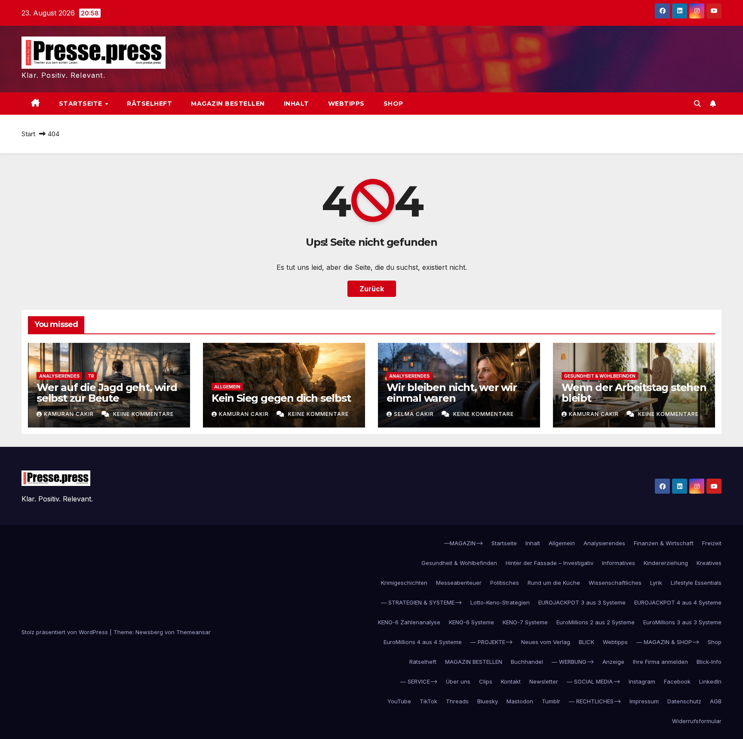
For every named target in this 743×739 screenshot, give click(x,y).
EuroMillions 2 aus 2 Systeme (595, 622)
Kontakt (511, 681)
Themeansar (193, 632)
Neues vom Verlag (545, 641)
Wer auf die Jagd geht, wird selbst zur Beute (107, 392)
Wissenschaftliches (615, 582)
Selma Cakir (415, 414)
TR (91, 376)
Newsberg (149, 632)
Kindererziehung (666, 562)
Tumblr (551, 701)
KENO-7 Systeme (525, 622)
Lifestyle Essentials (696, 582)
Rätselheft (149, 103)
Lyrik (656, 582)
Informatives (618, 562)
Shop (393, 103)
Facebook (677, 681)
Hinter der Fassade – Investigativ (549, 562)
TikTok (428, 701)
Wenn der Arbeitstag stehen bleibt (634, 392)
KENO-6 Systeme (471, 622)
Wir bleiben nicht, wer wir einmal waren (452, 392)
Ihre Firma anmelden (660, 661)
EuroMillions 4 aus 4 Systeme (423, 641)
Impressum (644, 701)
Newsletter (543, 681)
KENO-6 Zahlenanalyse (409, 622)
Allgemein (227, 386)
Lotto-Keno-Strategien (500, 602)
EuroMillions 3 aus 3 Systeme (682, 622)
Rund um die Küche (554, 582)
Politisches (504, 582)
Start (28, 134)
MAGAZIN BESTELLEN (228, 103)
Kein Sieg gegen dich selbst (281, 398)
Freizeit (712, 543)
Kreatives (709, 562)
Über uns (458, 681)
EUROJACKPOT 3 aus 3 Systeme (582, 602)
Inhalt (296, 103)
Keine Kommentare (143, 414)
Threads (457, 701)
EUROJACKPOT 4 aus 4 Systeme (678, 602)
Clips (485, 681)
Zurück (371, 288)
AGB (716, 701)
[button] (697, 103)
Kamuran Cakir (69, 414)
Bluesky (487, 701)
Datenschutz (684, 701)
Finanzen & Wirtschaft (664, 543)
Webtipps (346, 103)
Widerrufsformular (697, 721)
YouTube (399, 701)
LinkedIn (710, 681)
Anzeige (613, 661)
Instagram (642, 681)
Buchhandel (527, 661)
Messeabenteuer (459, 582)
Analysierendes (59, 376)
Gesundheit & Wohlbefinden (600, 376)
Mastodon (520, 701)
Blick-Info (709, 661)
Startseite (81, 103)
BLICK (586, 641)
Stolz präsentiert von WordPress (65, 632)
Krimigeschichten (404, 582)
